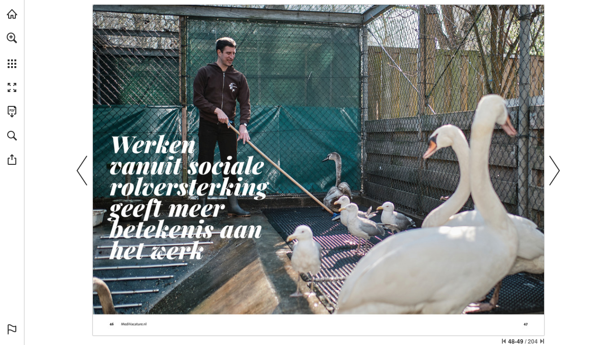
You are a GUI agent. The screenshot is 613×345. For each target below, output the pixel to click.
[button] (12, 38)
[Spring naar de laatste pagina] (542, 341)
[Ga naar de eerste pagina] (504, 341)
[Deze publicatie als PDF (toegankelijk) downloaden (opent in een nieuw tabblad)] (12, 112)
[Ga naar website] (134, 324)
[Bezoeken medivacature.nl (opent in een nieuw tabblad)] (12, 14)
